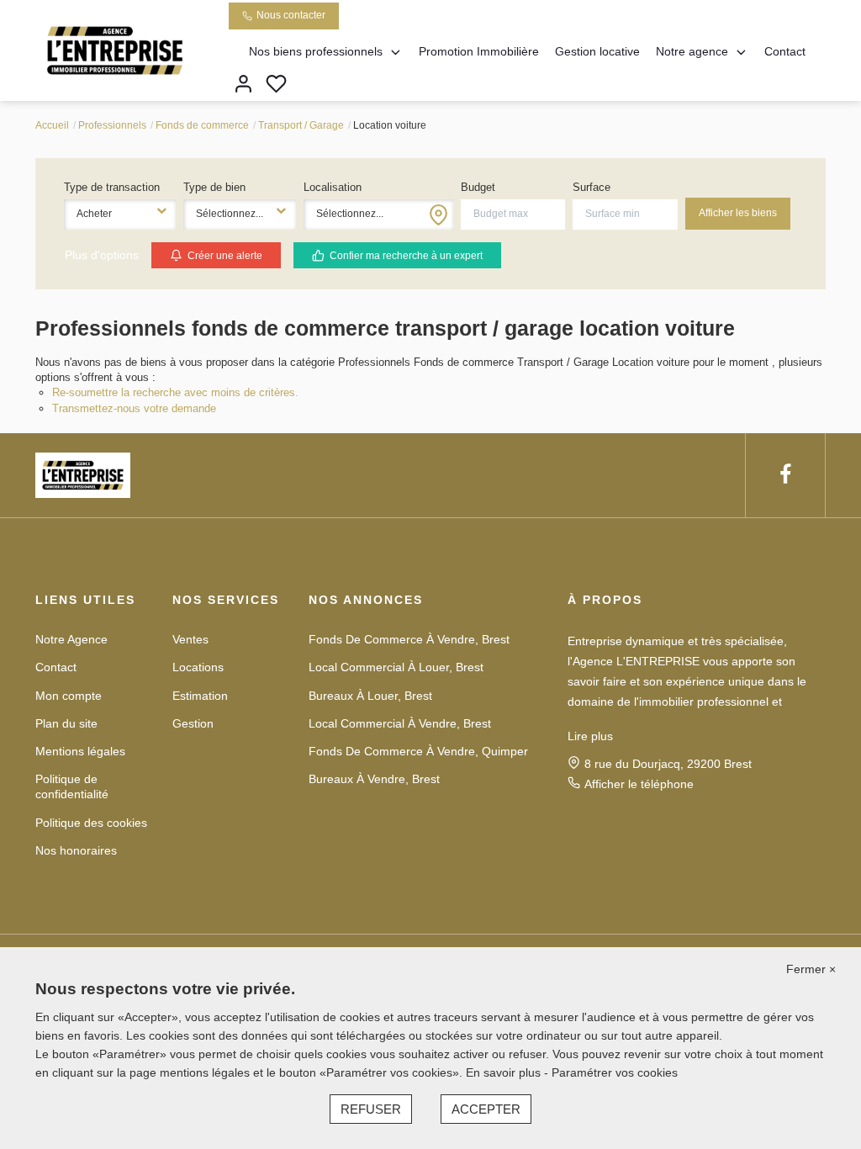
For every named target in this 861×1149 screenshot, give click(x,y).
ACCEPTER (486, 1109)
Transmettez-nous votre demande (134, 408)
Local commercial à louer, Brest (396, 667)
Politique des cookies (91, 822)
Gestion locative (597, 51)
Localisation (333, 187)
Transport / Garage (301, 125)
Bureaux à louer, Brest (370, 695)
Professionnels (112, 125)
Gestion (193, 723)
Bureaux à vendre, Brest (374, 779)
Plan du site (66, 723)
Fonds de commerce (202, 125)
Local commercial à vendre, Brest (400, 723)
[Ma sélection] (276, 85)
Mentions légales (80, 751)
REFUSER (371, 1109)
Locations (198, 667)
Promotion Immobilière (479, 51)
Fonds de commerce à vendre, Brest (409, 639)
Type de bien (214, 187)
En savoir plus (505, 1072)
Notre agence (692, 51)
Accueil (52, 125)
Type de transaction (112, 187)
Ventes (190, 639)
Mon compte (68, 695)
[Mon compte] (243, 85)
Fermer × (811, 969)
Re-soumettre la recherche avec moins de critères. (175, 392)
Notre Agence (71, 639)
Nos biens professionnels (316, 51)
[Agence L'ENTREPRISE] (114, 49)
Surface (591, 187)
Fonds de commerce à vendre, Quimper (418, 751)
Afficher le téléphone (639, 784)
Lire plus (590, 736)
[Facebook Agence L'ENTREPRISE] (785, 474)
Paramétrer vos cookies (615, 1072)
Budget (478, 187)
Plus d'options (102, 255)
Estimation (200, 695)
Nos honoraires (76, 850)
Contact (785, 51)
